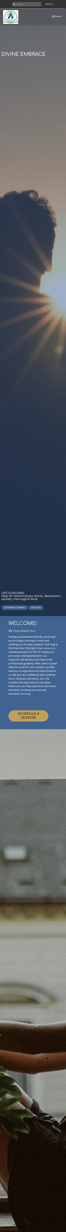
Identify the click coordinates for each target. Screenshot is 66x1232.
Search (49, 4)
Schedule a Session (15, 607)
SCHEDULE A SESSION (28, 716)
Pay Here (35, 607)
